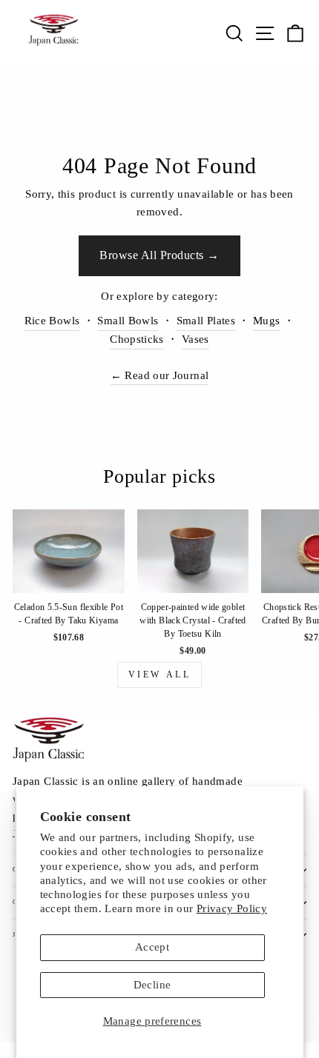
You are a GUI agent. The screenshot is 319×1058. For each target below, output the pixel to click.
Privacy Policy (232, 908)
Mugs (266, 321)
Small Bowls (127, 321)
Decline (152, 985)
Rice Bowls (52, 321)
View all (159, 674)
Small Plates (206, 321)
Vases (195, 339)
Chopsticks (137, 339)
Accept (152, 947)
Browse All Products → (159, 255)
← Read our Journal (160, 375)
